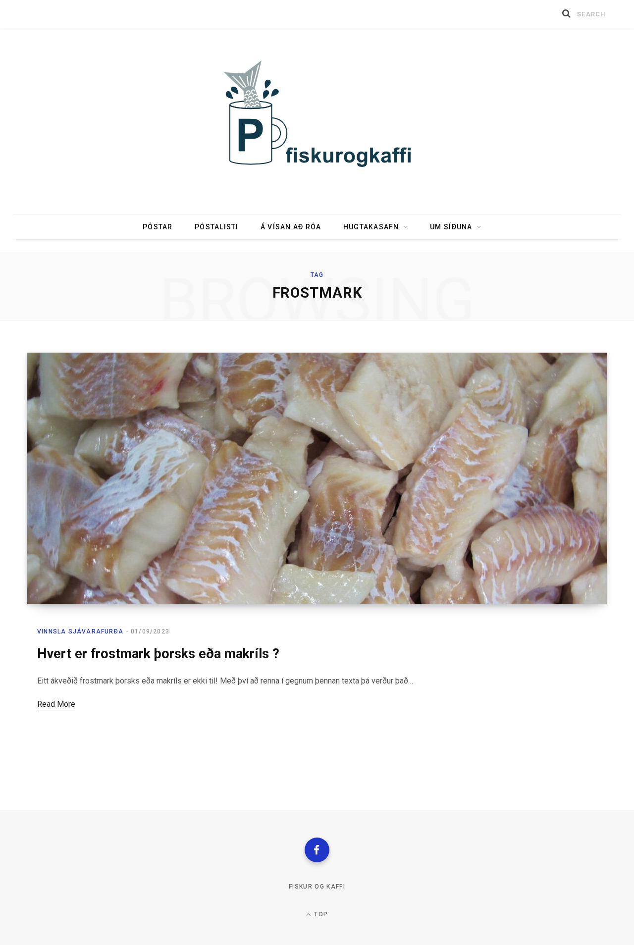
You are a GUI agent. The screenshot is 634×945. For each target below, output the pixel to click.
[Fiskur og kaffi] (317, 114)
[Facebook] (317, 850)
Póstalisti (217, 227)
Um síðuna (451, 227)
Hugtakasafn (371, 227)
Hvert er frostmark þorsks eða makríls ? (158, 654)
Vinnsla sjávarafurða (80, 631)
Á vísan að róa (291, 227)
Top (320, 914)
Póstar (158, 227)
